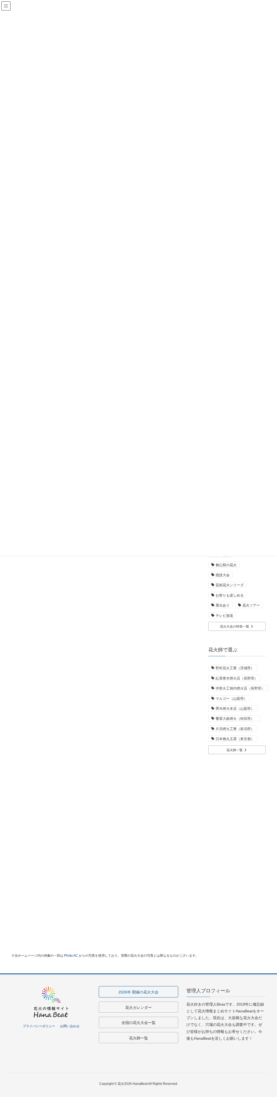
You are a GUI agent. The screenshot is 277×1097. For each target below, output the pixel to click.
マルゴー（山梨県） (231, 699)
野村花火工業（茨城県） (235, 668)
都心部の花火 (226, 565)
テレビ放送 (224, 616)
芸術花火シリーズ (230, 585)
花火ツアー (251, 605)
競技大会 (223, 575)
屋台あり (223, 605)
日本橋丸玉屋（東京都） (235, 739)
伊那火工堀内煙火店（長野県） (240, 688)
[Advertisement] (237, 842)
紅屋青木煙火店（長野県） (237, 678)
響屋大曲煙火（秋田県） (237, 719)
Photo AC (71, 955)
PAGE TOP (265, 1059)
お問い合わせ (70, 1026)
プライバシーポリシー (39, 1026)
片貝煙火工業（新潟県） (235, 729)
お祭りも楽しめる (230, 595)
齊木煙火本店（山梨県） (235, 709)
